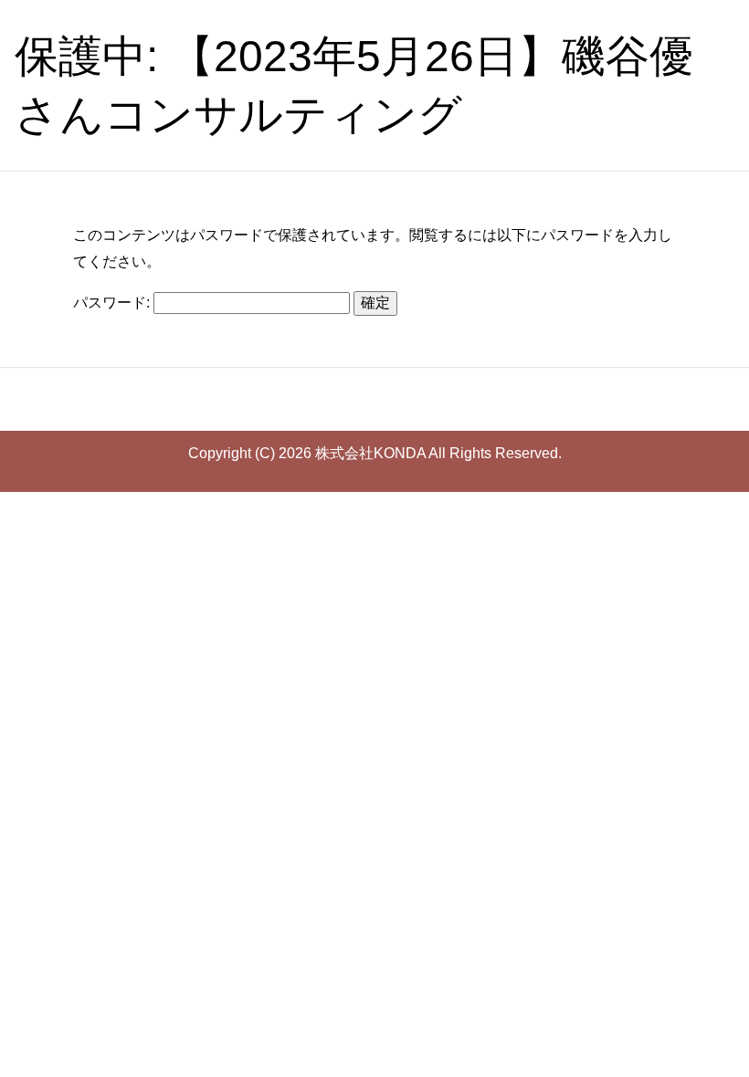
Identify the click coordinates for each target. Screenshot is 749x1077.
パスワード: (113, 302)
